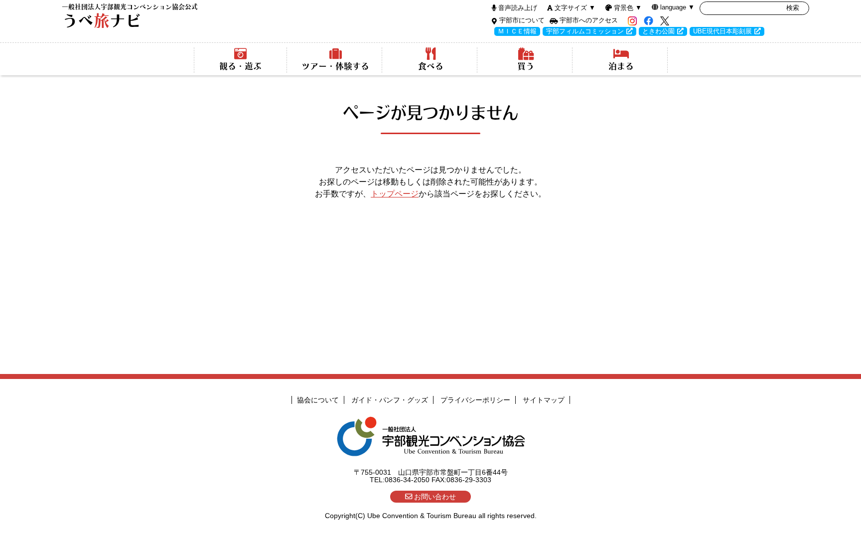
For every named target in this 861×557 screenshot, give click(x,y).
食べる (430, 66)
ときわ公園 (658, 31)
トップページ (395, 193)
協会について (318, 400)
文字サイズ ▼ (575, 7)
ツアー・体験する (335, 66)
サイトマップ (544, 400)
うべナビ (130, 16)
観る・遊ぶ (240, 66)
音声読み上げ (517, 7)
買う (525, 66)
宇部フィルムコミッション (585, 31)
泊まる (621, 66)
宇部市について (522, 20)
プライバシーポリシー (475, 400)
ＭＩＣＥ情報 (517, 31)
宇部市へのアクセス (589, 20)
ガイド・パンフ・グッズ (389, 400)
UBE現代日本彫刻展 (722, 31)
